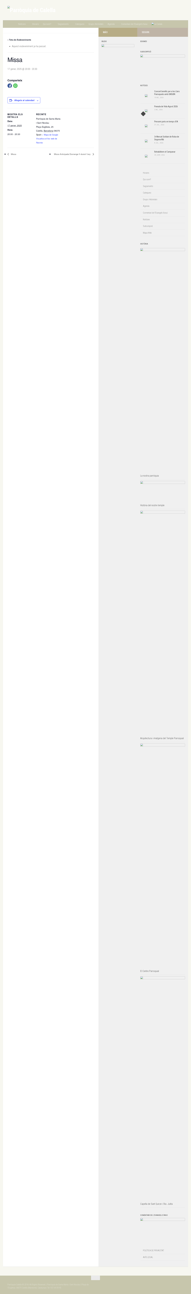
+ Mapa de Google (50, 134)
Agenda (111, 24)
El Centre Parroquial (149, 971)
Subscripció (148, 226)
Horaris (35, 24)
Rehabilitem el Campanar (164, 152)
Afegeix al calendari (24, 100)
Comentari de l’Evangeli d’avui (134, 24)
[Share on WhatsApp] (15, 85)
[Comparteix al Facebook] (9, 85)
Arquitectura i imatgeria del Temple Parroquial (162, 738)
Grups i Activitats (95, 24)
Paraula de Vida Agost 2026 (166, 106)
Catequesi (79, 24)
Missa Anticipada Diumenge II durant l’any (72, 154)
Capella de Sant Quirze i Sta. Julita (156, 1203)
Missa (13, 154)
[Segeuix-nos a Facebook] (177, 32)
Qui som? (47, 24)
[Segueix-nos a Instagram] (172, 32)
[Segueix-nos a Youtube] (182, 32)
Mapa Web (147, 233)
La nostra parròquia (149, 475)
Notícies (22, 24)
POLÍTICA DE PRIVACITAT (153, 1250)
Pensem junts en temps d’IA (166, 121)
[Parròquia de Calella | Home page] (31, 10)
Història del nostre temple (152, 505)
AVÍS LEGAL (148, 1257)
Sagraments (63, 24)
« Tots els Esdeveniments (19, 39)
